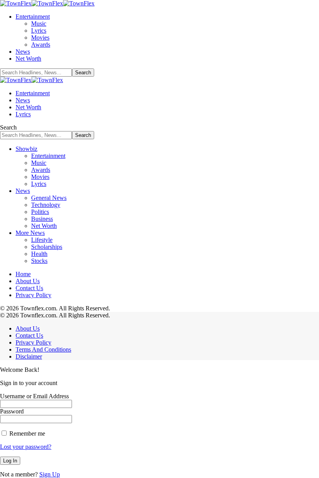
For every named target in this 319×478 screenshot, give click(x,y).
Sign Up (49, 474)
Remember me (26, 433)
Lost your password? (25, 446)
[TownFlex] (47, 3)
